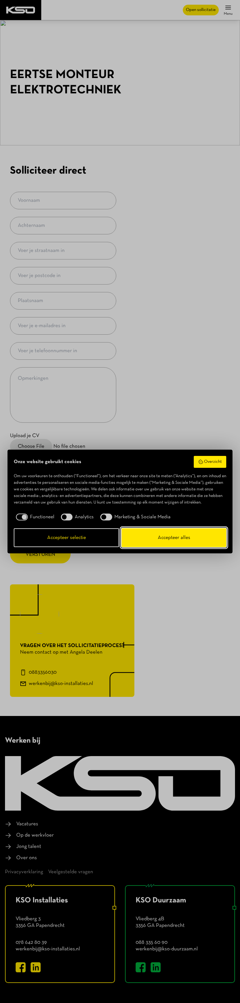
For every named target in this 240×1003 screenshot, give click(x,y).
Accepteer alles (174, 537)
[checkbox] (34, 517)
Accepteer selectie (66, 537)
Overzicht (213, 462)
